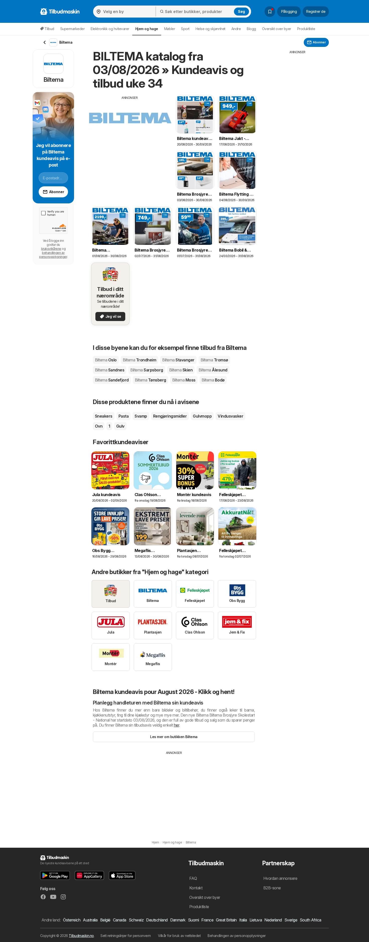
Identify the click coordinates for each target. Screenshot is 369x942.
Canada (119, 919)
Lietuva (256, 919)
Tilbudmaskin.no (81, 935)
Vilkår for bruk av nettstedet (179, 935)
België (105, 919)
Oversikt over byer (276, 29)
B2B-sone (272, 887)
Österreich (71, 919)
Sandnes (109, 369)
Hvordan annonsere (280, 878)
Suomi (193, 919)
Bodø (213, 379)
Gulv (120, 426)
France (207, 919)
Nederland (273, 919)
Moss (184, 379)
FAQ (193, 878)
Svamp (141, 416)
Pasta (123, 416)
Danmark (178, 919)
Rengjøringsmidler (170, 416)
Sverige (290, 919)
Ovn (98, 426)
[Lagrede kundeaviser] (270, 11)
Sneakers (103, 416)
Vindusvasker (230, 416)
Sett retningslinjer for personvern (125, 935)
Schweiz (136, 919)
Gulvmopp (202, 416)
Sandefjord (112, 379)
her (176, 725)
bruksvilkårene (51, 249)
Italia (243, 919)
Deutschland (156, 919)
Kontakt (195, 887)
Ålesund (213, 369)
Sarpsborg (146, 369)
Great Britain (226, 919)
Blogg (251, 29)
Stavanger (178, 359)
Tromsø (214, 359)
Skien (181, 369)
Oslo (106, 359)
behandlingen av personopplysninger (53, 255)
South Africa (310, 919)
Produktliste (306, 29)
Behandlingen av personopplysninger (237, 935)
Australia (90, 919)
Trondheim (139, 359)
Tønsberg (150, 379)
